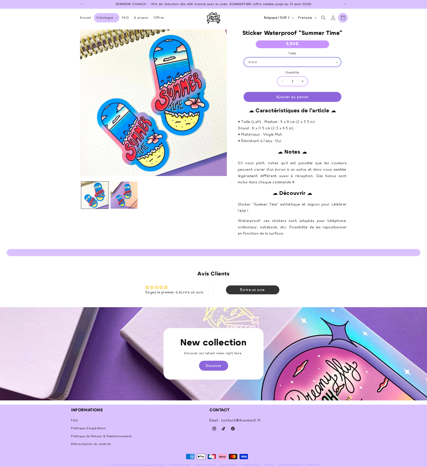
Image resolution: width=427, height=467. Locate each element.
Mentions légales (312, 464)
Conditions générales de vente (290, 464)
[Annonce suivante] (345, 4)
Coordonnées (269, 464)
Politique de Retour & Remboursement (101, 436)
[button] (106, 17)
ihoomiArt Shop (123, 465)
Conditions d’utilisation (229, 464)
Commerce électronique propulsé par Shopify (147, 465)
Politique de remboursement (179, 464)
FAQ (74, 420)
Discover (214, 366)
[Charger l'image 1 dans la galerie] (94, 195)
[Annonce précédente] (82, 4)
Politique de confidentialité (205, 464)
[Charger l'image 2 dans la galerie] (124, 195)
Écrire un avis (252, 290)
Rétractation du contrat (91, 444)
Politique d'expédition (88, 428)
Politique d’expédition (251, 464)
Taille (292, 53)
